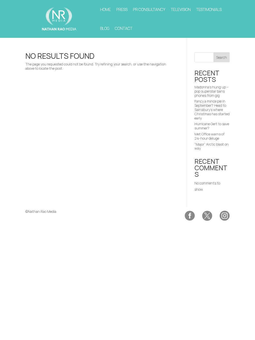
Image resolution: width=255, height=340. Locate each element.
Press (122, 9)
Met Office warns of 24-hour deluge (209, 136)
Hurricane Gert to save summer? (211, 125)
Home (105, 9)
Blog (104, 28)
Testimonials (209, 9)
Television (181, 9)
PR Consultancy (149, 9)
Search (221, 57)
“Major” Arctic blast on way (211, 146)
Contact (123, 28)
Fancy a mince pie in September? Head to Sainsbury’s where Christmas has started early (212, 109)
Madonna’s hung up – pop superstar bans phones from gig (211, 91)
